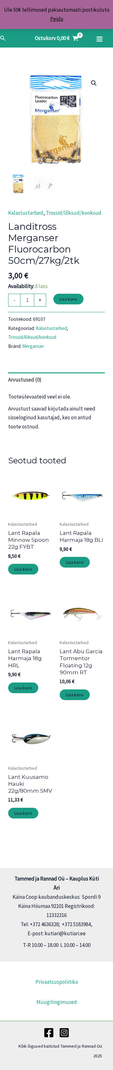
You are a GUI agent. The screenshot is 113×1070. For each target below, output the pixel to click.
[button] (3, 38)
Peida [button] (56, 18)
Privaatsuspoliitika (56, 981)
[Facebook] (49, 1033)
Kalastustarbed (25, 212)
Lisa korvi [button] (23, 569)
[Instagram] (64, 1033)
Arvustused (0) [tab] (24, 379)
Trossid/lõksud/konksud (73, 212)
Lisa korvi (68, 299)
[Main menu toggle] (99, 39)
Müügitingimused (56, 1002)
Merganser (33, 346)
